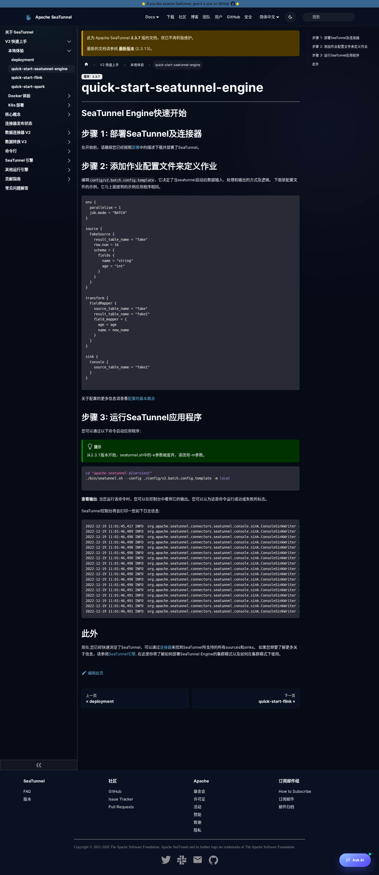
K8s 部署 (16, 104)
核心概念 (13, 114)
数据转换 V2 (16, 141)
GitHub (233, 16)
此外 (315, 64)
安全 (248, 16)
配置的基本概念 (141, 398)
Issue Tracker (121, 799)
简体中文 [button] (267, 16)
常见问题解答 (16, 188)
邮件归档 (286, 806)
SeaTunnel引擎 (122, 653)
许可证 (199, 799)
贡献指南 (13, 178)
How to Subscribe (295, 791)
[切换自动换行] (283, 526)
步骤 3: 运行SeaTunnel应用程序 (335, 55)
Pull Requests (121, 806)
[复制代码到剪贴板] (293, 201)
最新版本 (126, 48)
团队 (206, 16)
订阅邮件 (286, 799)
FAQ (27, 791)
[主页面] (86, 65)
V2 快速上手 (16, 41)
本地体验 (16, 50)
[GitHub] (213, 863)
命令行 (11, 150)
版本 (27, 799)
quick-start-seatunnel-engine (39, 68)
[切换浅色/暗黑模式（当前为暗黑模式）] (290, 17)
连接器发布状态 (18, 123)
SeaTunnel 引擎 (19, 160)
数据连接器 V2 (18, 132)
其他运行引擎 (16, 169)
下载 (170, 16)
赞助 (197, 814)
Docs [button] (150, 16)
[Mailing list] (198, 863)
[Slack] (181, 863)
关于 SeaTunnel (19, 32)
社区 (182, 16)
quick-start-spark (28, 86)
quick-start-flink (27, 77)
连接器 (165, 647)
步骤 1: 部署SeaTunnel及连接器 (335, 38)
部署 (135, 147)
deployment (22, 59)
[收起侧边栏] (38, 765)
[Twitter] (166, 863)
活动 (197, 806)
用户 (219, 16)
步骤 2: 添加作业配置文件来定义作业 (340, 46)
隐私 (197, 830)
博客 (195, 16)
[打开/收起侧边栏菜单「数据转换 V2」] (69, 142)
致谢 (197, 822)
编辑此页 (95, 673)
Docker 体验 (19, 95)
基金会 (199, 791)
